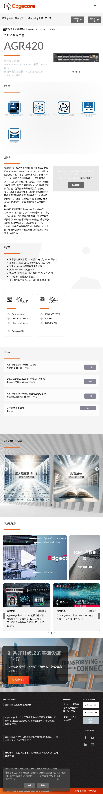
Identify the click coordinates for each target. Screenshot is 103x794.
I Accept (76, 184)
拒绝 (43, 785)
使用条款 (92, 791)
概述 (4, 18)
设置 (63, 773)
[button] (48, 504)
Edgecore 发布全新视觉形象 (18, 704)
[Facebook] (85, 737)
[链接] (85, 744)
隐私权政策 (80, 791)
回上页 (48, 18)
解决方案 (32, 18)
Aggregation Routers (37, 29)
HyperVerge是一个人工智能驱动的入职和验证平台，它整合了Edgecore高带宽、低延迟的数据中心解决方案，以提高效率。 (30, 720)
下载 (23, 18)
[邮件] (92, 744)
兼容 (17, 18)
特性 (10, 18)
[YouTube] (92, 737)
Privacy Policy (86, 178)
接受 (29, 785)
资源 (40, 18)
